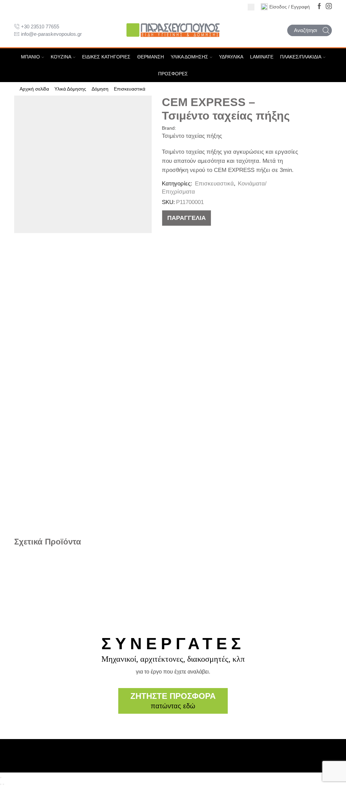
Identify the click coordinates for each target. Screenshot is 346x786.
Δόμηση (100, 89)
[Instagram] (329, 6)
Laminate (261, 56)
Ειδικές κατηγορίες (106, 56)
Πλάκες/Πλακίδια (300, 56)
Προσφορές (173, 73)
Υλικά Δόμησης (189, 56)
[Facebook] (319, 6)
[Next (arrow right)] (3, 784)
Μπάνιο (30, 56)
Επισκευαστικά (129, 89)
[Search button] (326, 30)
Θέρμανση (150, 56)
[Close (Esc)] (0, 777)
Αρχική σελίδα (34, 89)
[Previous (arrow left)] (0, 784)
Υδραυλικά (231, 56)
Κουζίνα (61, 56)
